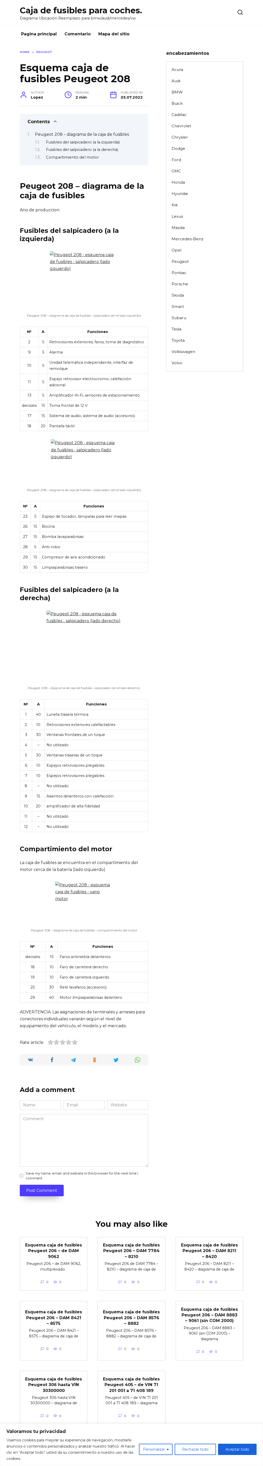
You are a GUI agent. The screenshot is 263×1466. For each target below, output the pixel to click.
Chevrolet (181, 125)
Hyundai (180, 193)
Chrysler (180, 137)
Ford (176, 159)
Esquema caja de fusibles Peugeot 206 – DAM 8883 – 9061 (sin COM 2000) (209, 1315)
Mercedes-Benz (187, 238)
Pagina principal (39, 34)
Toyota (178, 340)
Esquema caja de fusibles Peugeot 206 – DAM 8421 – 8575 (53, 1317)
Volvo (177, 362)
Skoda (178, 295)
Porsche (180, 284)
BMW (177, 92)
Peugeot (180, 261)
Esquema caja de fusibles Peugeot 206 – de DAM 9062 (53, 1251)
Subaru (179, 317)
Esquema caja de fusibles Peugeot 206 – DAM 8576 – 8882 (131, 1317)
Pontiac (179, 272)
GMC (176, 171)
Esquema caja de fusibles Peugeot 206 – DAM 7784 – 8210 (131, 1251)
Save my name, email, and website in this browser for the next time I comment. (82, 1175)
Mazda (178, 227)
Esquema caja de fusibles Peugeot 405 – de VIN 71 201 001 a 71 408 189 (131, 1384)
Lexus (177, 216)
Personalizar (154, 1449)
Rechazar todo (195, 1449)
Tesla (176, 329)
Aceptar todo (237, 1449)
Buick (177, 103)
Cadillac (179, 114)
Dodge (178, 148)
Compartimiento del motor (72, 157)
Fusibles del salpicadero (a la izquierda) (83, 142)
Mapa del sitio (113, 34)
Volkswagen (183, 351)
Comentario (77, 34)
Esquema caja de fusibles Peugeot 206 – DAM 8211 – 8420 (209, 1251)
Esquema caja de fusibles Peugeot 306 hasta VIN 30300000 (53, 1384)
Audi (176, 80)
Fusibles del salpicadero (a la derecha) (82, 149)
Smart (178, 306)
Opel (176, 250)
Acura (177, 69)
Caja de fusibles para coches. (81, 10)
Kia (174, 204)
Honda (178, 182)
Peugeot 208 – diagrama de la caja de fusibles (82, 134)
